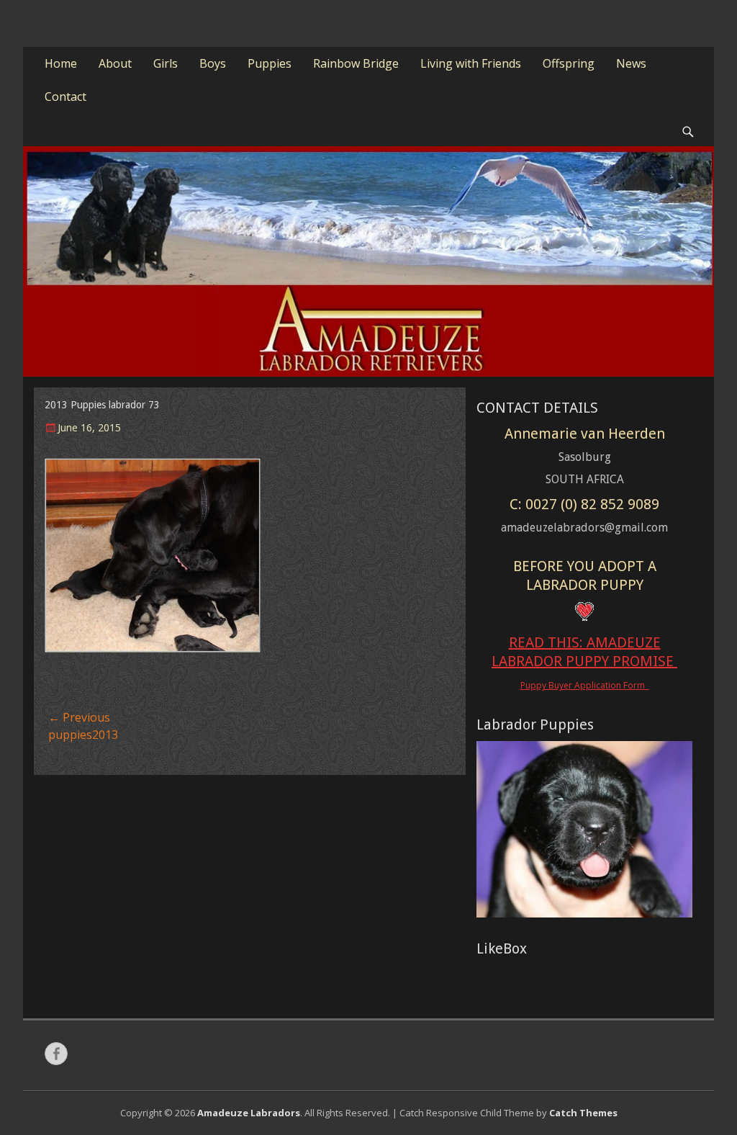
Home (61, 63)
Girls (165, 63)
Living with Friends (470, 63)
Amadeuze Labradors (248, 1112)
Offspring (568, 63)
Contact (65, 96)
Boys (212, 63)
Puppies (269, 63)
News (631, 63)
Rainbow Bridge (356, 63)
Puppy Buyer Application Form (584, 685)
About (115, 63)
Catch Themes (583, 1112)
